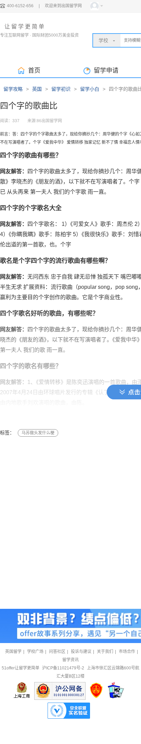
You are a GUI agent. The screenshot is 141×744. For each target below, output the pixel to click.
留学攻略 (13, 89)
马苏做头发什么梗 (38, 433)
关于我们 (105, 651)
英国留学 (13, 651)
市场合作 (127, 651)
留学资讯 (70, 659)
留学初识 (60, 89)
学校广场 (35, 651)
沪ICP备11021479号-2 (63, 668)
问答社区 (57, 651)
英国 (37, 89)
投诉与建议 (81, 651)
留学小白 (89, 89)
